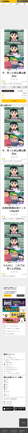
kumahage (7, 391)
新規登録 (19, 1)
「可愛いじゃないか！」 (9, 364)
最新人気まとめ (13, 431)
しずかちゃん (11, 276)
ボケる (10, 4)
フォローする (7, 403)
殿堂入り (3, 431)
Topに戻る (23, 422)
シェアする (3, 87)
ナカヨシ (6, 386)
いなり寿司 (7, 395)
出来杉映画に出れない (20, 218)
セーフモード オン (7, 295)
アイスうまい (23, 97)
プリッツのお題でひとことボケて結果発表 (11, 328)
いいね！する (8, 401)
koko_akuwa (24, 95)
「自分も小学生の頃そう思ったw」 (11, 367)
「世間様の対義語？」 (9, 362)
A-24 (6, 389)
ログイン (25, 1)
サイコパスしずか (17, 83)
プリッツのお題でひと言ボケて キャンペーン (12, 331)
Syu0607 (7, 379)
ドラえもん (5, 83)
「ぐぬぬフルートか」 (9, 366)
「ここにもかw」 (8, 356)
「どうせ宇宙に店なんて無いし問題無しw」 (13, 373)
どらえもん (5, 276)
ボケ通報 (13, 87)
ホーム (3, 4)
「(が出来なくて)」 (8, 371)
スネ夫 (10, 83)
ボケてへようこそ (20, 295)
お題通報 (18, 87)
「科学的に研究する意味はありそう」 (12, 369)
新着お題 (21, 431)
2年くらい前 (24, 81)
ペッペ (6, 393)
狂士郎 (6, 380)
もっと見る (14, 100)
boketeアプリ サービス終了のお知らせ (10, 326)
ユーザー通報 (24, 87)
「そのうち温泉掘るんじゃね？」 (11, 357)
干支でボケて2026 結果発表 (8, 333)
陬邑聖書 (24, 93)
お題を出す (17, 4)
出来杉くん (5, 218)
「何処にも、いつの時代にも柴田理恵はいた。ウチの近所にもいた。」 (14, 360)
